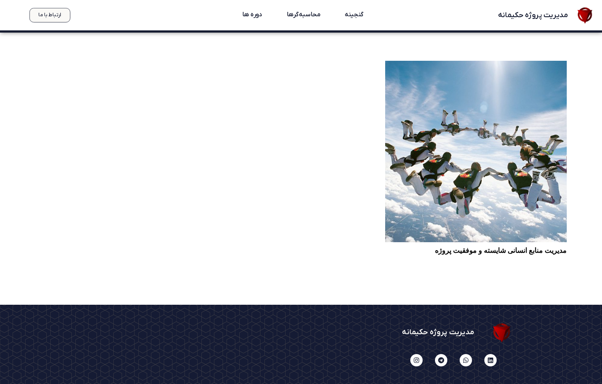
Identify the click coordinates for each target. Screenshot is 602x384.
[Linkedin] (490, 360)
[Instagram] (416, 360)
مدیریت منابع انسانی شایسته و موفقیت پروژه (501, 250)
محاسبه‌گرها (303, 15)
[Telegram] (441, 360)
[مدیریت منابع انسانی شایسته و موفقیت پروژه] (476, 151)
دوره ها (252, 15)
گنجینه (354, 15)
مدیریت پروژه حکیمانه (532, 15)
